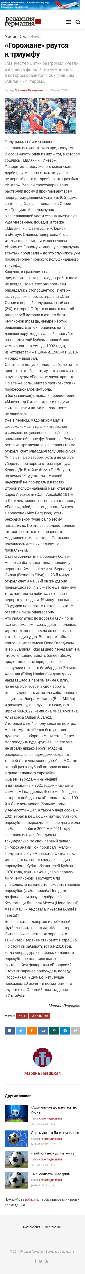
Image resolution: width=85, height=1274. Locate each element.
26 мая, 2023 (59, 90)
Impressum (53, 1227)
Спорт (23, 36)
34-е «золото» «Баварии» (50, 1174)
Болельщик (39, 1016)
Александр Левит (51, 1118)
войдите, (32, 1199)
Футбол (36, 36)
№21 (22, 1016)
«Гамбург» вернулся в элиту (52, 1153)
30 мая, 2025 (41, 1124)
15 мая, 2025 (41, 1165)
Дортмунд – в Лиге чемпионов (55, 1133)
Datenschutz (31, 1227)
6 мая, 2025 (40, 1185)
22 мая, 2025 (41, 1144)
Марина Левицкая (29, 90)
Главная (10, 36)
